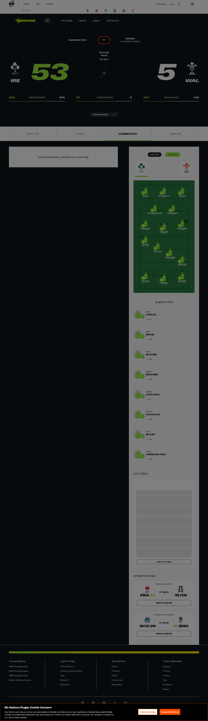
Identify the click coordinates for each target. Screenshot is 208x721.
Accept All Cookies (170, 712)
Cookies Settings (148, 712)
